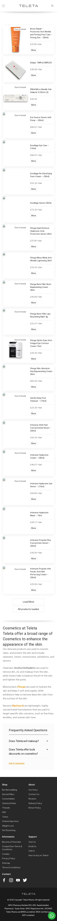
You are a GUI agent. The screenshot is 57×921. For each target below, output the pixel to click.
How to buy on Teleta (38, 855)
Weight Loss (8, 826)
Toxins (5, 817)
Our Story (33, 790)
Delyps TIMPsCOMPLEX (41, 62)
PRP (4, 812)
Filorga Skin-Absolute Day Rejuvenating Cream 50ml (41, 371)
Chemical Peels (9, 803)
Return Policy (34, 808)
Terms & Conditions (11, 867)
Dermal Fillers (8, 794)
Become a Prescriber (11, 842)
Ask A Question (16, 763)
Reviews (32, 799)
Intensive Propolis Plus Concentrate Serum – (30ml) (40, 543)
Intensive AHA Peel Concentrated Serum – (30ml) (40, 428)
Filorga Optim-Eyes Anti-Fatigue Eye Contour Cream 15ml (41, 343)
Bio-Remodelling (9, 790)
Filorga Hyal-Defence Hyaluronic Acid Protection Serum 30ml (40, 231)
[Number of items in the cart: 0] (52, 5)
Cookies (6, 854)
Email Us (32, 846)
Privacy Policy (8, 858)
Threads (6, 808)
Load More (28, 601)
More (33, 50)
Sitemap (6, 863)
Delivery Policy (35, 803)
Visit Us (32, 842)
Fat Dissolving (8, 830)
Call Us (31, 851)
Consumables (8, 799)
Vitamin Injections (10, 821)
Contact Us (33, 794)
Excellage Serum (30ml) (40, 203)
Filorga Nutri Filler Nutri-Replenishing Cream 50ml (41, 287)
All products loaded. (28, 609)
